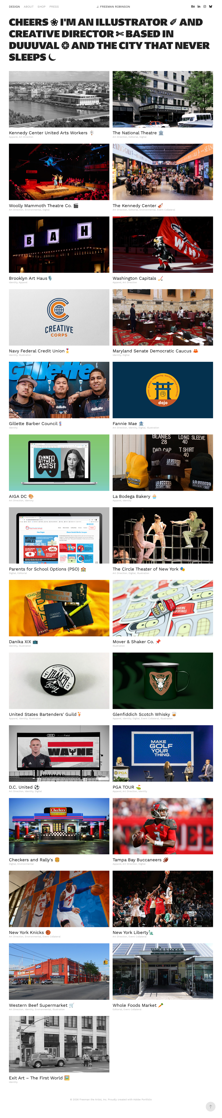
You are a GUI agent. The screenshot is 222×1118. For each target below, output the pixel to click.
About (29, 6)
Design (14, 6)
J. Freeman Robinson (113, 6)
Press (54, 6)
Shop (42, 6)
